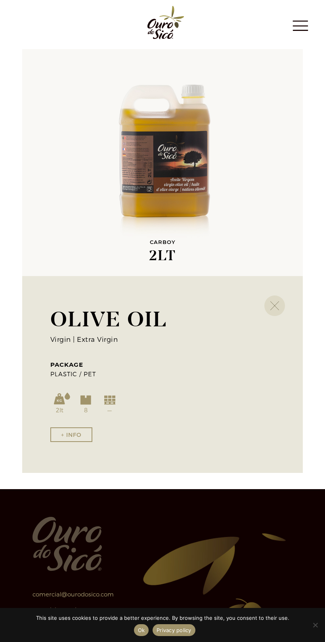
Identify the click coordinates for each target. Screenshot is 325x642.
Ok (141, 630)
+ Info (71, 434)
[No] (315, 625)
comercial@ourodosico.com (73, 594)
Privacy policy (174, 630)
